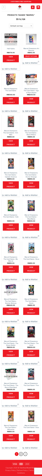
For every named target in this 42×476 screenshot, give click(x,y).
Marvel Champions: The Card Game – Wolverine (10, 427)
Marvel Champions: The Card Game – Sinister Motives (10, 301)
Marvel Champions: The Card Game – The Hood (31, 343)
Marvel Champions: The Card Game (10, 90)
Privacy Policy (10, 470)
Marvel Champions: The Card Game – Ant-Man (10, 133)
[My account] (33, 7)
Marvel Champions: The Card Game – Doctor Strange (31, 175)
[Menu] (4, 7)
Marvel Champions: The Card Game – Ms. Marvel (10, 259)
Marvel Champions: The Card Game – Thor (31, 384)
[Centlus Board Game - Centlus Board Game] (19, 7)
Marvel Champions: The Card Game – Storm (31, 301)
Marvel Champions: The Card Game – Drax (31, 426)
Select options (31, 56)
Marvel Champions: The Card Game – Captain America (10, 175)
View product (11, 58)
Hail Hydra (11, 48)
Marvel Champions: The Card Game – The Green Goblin (10, 343)
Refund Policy (22, 470)
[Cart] (38, 7)
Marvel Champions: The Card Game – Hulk (10, 216)
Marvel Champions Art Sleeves (31, 49)
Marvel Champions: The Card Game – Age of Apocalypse (31, 90)
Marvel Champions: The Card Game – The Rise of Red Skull (10, 385)
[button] (9, 69)
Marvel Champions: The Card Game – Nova (31, 258)
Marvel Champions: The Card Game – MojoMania (31, 217)
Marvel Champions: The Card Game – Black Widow (31, 133)
